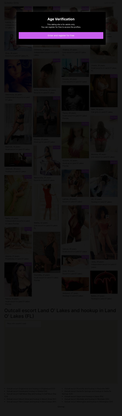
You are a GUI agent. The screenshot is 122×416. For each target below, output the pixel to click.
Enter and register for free (61, 35)
